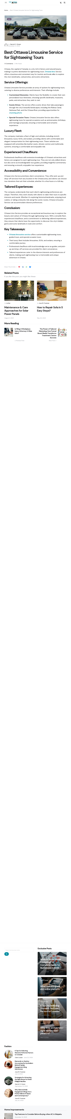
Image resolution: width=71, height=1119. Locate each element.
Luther (8, 303)
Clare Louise (44, 980)
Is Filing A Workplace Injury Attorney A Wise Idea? (23, 331)
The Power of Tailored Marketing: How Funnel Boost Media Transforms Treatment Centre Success (47, 333)
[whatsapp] (26, 266)
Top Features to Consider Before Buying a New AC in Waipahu (38, 1114)
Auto (9, 19)
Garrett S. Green (15, 44)
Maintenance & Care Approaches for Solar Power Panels (16, 311)
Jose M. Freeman (44, 303)
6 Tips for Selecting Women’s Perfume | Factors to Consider (50, 1008)
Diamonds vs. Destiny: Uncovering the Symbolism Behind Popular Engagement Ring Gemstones (24, 1065)
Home (6, 10)
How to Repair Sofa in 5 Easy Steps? (50, 309)
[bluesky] (30, 266)
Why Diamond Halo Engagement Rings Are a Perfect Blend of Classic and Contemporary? (23, 1093)
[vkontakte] (22, 266)
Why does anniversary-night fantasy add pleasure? (52, 1030)
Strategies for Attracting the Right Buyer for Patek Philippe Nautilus (23, 1079)
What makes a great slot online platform (50, 988)
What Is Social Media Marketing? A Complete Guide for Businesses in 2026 (50, 963)
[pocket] (19, 266)
